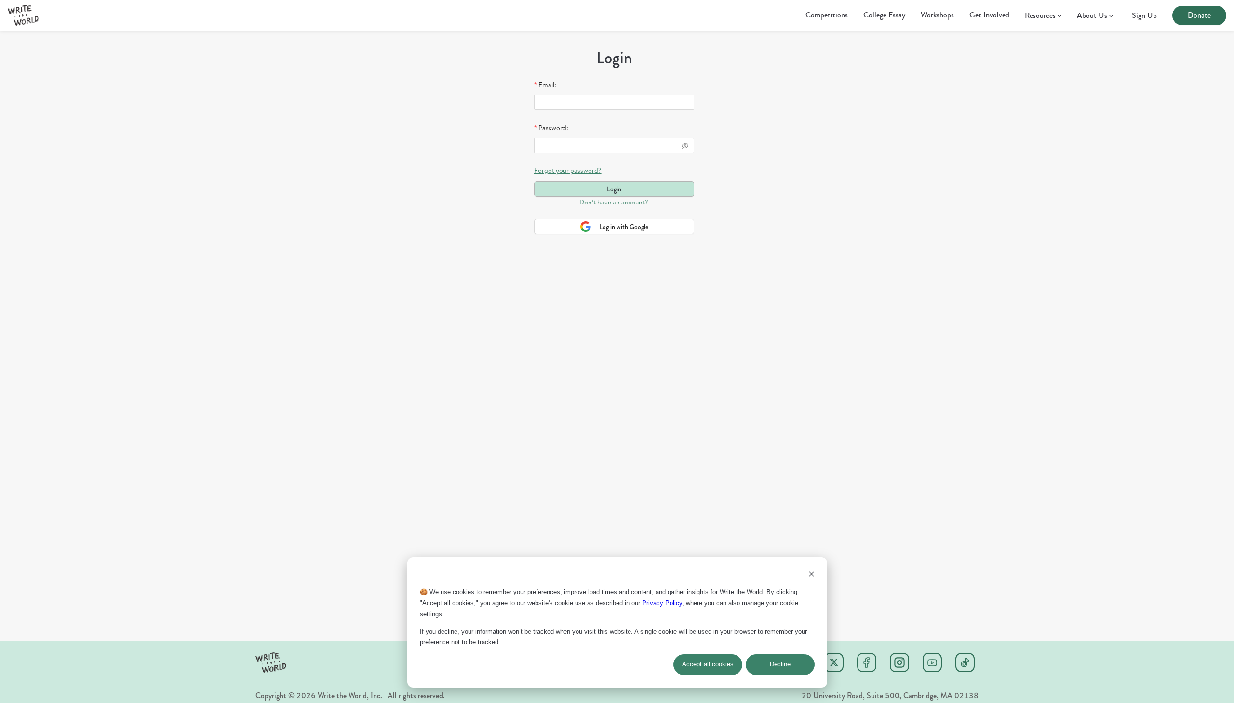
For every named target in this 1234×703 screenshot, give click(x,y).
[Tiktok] (965, 662)
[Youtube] (932, 662)
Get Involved (989, 14)
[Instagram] (899, 662)
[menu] (580, 15)
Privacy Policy (662, 603)
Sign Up (1144, 15)
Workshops (937, 14)
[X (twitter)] (834, 662)
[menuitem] (827, 15)
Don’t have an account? (613, 202)
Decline (780, 664)
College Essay (884, 14)
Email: (547, 85)
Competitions (826, 14)
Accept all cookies (708, 664)
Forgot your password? (568, 170)
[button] (23, 15)
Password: (553, 128)
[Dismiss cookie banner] (811, 575)
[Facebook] (866, 662)
